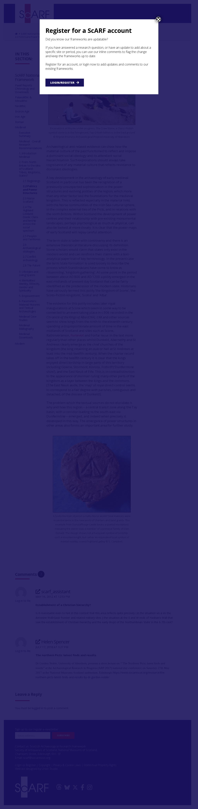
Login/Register (62, 82)
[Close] (158, 19)
